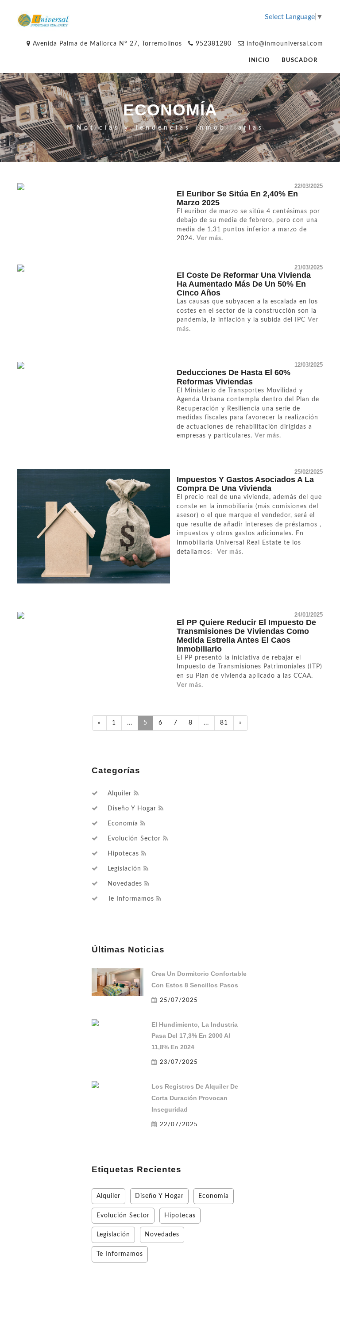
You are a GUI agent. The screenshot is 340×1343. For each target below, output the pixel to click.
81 (224, 722)
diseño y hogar (132, 809)
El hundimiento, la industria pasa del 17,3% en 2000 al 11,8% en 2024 (194, 1036)
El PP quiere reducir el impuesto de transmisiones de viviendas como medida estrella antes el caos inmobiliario (246, 635)
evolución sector (134, 839)
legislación (124, 869)
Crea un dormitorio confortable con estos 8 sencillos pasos (199, 979)
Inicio (259, 60)
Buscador (299, 60)
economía (123, 824)
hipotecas (123, 854)
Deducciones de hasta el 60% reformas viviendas (233, 377)
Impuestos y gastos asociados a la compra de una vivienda (245, 484)
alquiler (119, 793)
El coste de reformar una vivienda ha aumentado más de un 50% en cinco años (244, 284)
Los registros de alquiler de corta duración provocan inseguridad (194, 1098)
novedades (125, 884)
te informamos (131, 899)
